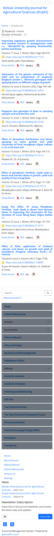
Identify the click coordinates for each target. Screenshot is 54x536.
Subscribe (45, 516)
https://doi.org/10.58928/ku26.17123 (24, 57)
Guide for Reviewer (14, 383)
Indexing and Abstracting (18, 391)
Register (46, 2)
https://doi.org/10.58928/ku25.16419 (24, 90)
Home (5, 25)
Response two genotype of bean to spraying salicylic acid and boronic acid (27, 112)
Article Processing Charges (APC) (22, 430)
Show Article (8, 65)
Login (36, 2)
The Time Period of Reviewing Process (25, 414)
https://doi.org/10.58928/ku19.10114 (24, 155)
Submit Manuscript (15, 314)
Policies (8, 368)
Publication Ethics (14, 360)
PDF (26, 65)
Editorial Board (12, 337)
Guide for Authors (14, 376)
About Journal (11, 460)
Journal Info (11, 329)
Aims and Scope (13, 345)
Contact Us (10, 445)
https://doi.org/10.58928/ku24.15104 (24, 121)
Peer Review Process (15, 407)
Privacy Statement (14, 422)
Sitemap (8, 478)
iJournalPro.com (10, 534)
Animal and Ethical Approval (20, 352)
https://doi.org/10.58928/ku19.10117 (24, 225)
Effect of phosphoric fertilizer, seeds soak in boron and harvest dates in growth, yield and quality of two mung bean (27, 175)
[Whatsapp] (5, 525)
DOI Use (8, 399)
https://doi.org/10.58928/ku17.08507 (24, 262)
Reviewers (10, 437)
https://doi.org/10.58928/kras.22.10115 (26, 186)
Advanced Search (12, 297)
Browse (8, 321)
